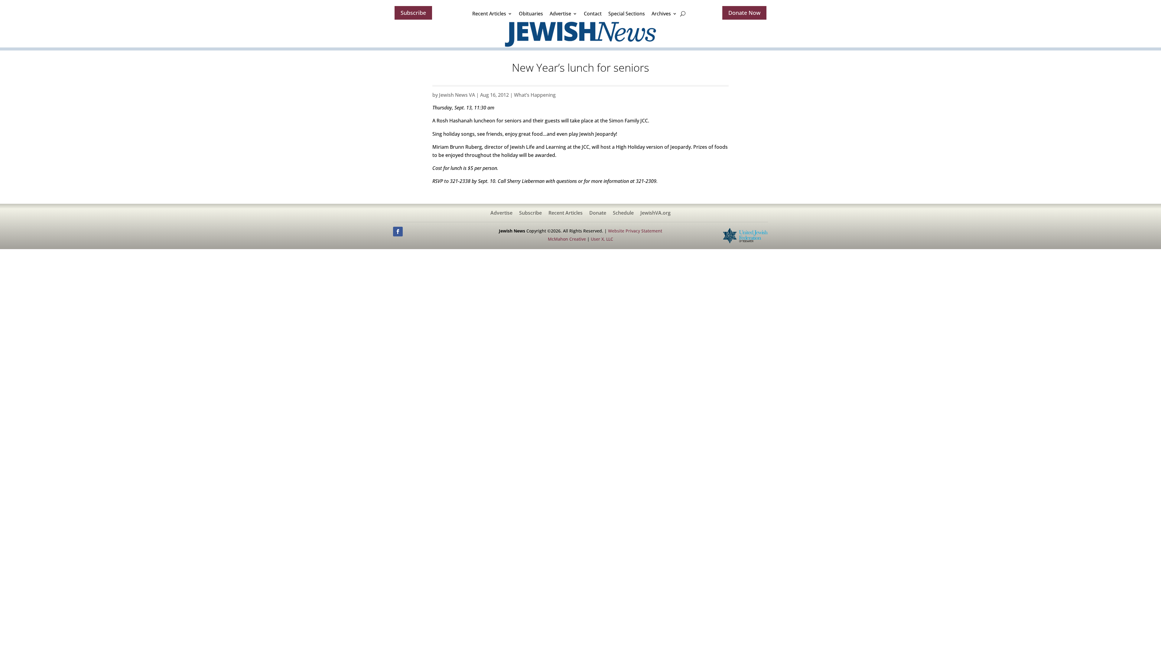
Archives (661, 13)
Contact (593, 13)
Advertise (560, 13)
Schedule (623, 213)
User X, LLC (602, 239)
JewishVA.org (655, 213)
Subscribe (413, 12)
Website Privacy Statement (635, 231)
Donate (597, 213)
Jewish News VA (457, 95)
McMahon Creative (567, 239)
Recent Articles (489, 13)
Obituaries (531, 13)
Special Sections (626, 13)
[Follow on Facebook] (398, 231)
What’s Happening (535, 95)
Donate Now (744, 12)
